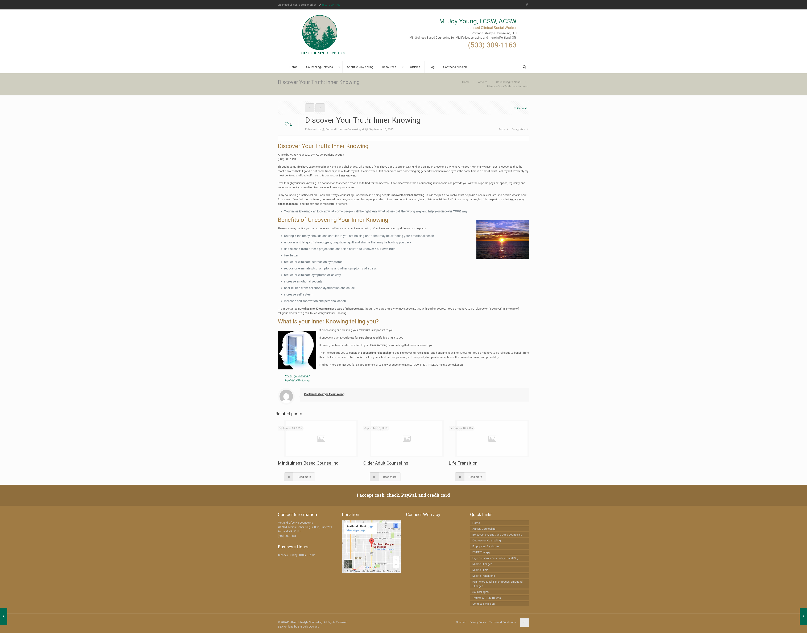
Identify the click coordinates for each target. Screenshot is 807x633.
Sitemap (461, 622)
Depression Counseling (486, 540)
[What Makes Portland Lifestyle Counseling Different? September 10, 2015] (12, 616)
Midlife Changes (482, 564)
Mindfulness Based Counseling (308, 463)
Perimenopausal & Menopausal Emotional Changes (497, 584)
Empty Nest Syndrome (485, 546)
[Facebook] (527, 5)
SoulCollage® (480, 592)
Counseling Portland (508, 82)
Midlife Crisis (480, 569)
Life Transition (463, 463)
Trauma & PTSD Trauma (486, 597)
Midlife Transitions (483, 575)
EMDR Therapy (481, 552)
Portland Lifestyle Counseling (343, 129)
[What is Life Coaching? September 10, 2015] (795, 616)
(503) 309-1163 (331, 4)
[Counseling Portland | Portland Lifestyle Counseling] (321, 35)
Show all (522, 108)
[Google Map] (371, 571)
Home (465, 82)
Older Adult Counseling (385, 463)
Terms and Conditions (502, 622)
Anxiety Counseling (484, 528)
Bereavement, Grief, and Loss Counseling (497, 534)
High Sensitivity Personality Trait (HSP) (495, 558)
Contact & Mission (483, 603)
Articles (482, 82)
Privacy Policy (478, 622)
